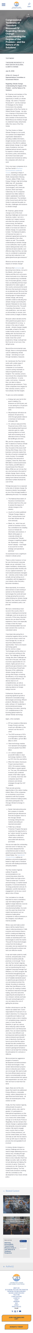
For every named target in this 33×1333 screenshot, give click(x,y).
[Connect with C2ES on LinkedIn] (15, 1311)
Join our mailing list (16, 1318)
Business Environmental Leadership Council (14, 171)
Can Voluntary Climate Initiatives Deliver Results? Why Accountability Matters (16, 1221)
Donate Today (16, 1327)
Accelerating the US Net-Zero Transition (16, 1289)
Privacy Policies (16, 1306)
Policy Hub (16, 1295)
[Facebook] (18, 1311)
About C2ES (16, 1288)
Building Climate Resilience (16, 1293)
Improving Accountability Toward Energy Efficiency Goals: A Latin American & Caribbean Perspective (10, 1248)
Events (16, 1300)
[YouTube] (20, 1311)
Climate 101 (16, 1298)
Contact (16, 1305)
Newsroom (17, 1301)
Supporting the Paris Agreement (16, 1291)
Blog (16, 1303)
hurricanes (18, 268)
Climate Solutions (16, 1296)
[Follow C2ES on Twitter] (13, 1311)
